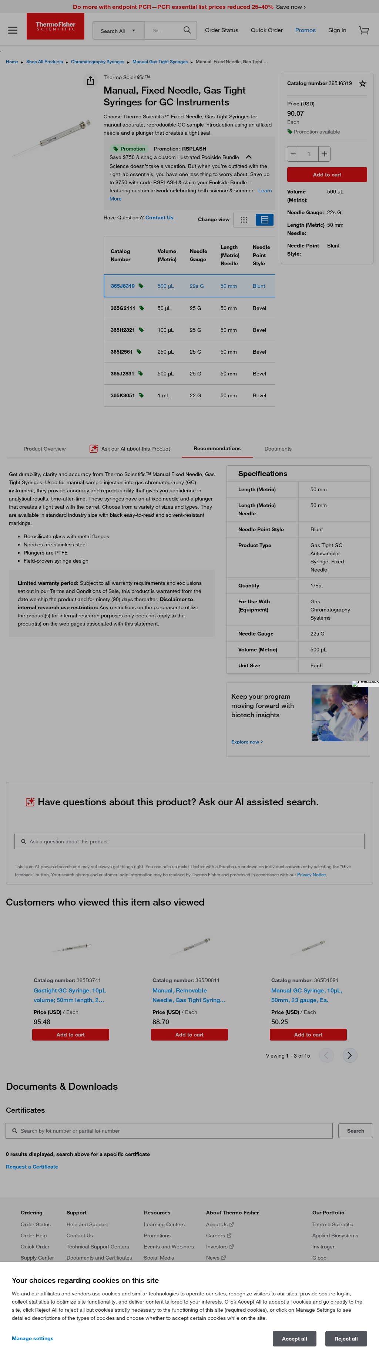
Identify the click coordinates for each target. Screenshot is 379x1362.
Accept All (294, 1338)
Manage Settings (33, 1338)
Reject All (346, 1338)
